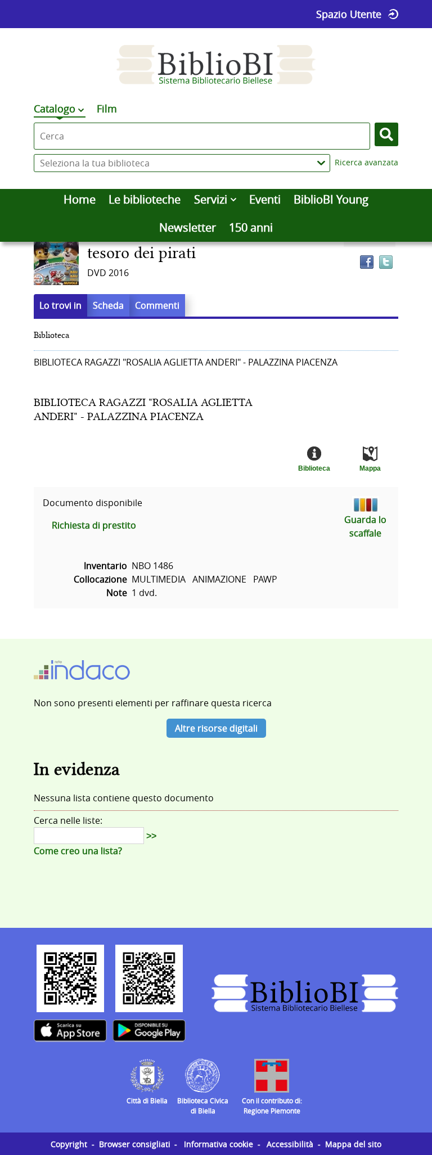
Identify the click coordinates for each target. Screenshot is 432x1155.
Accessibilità (290, 1144)
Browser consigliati (134, 1144)
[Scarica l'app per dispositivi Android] (149, 1030)
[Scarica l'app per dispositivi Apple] (70, 1030)
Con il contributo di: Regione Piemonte (272, 1105)
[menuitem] (79, 200)
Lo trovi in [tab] (60, 305)
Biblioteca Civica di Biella (202, 1105)
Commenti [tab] (157, 305)
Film (107, 108)
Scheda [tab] (108, 305)
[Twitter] (386, 262)
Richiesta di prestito (94, 525)
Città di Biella (147, 1100)
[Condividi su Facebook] (367, 262)
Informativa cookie (218, 1144)
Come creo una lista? (78, 851)
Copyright (69, 1144)
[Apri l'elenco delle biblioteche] (321, 163)
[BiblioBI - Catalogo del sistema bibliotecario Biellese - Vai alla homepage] (216, 64)
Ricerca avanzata (366, 162)
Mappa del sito (353, 1144)
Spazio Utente (348, 14)
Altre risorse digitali (216, 728)
